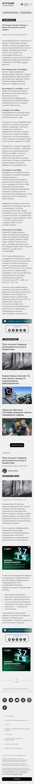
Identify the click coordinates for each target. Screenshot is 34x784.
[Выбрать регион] (22, 4)
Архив (7, 724)
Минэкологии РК (8, 476)
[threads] (29, 700)
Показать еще (17, 445)
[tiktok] (23, 700)
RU (26, 4)
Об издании (9, 716)
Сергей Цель (13, 471)
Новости (6, 453)
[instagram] (4, 700)
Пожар (17, 476)
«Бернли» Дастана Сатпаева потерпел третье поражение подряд (16, 412)
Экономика (8, 5)
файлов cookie (17, 774)
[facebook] (4, 707)
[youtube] (17, 700)
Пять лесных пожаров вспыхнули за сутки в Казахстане (14, 347)
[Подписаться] (30, 691)
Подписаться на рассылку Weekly (15, 688)
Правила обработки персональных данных (17, 729)
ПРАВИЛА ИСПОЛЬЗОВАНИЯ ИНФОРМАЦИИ (14, 739)
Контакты (8, 734)
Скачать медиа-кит (12, 744)
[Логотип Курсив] (8, 3)
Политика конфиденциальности (17, 720)
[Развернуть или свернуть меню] (30, 4)
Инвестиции (26, 13)
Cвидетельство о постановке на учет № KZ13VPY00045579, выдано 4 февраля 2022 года (15, 765)
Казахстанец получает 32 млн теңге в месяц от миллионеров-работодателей (16, 380)
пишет (25, 62)
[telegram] (11, 700)
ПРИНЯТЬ (17, 779)
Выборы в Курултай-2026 (13, 748)
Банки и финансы (10, 13)
